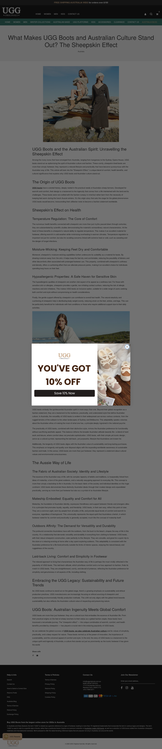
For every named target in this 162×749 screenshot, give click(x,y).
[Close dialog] (127, 347)
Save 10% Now (64, 393)
